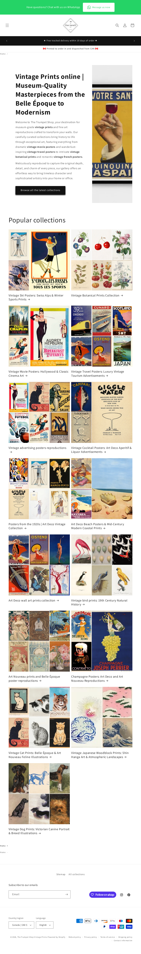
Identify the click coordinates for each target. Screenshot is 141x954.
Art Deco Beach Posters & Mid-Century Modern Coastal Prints (97, 526)
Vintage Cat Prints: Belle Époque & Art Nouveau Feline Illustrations (35, 755)
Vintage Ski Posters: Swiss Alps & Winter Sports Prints (36, 297)
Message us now (101, 7)
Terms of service (107, 937)
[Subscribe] (66, 894)
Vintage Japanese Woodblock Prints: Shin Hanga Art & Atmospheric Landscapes (100, 755)
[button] (7, 25)
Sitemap (61, 874)
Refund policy (75, 937)
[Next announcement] (134, 41)
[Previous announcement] (6, 41)
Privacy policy (90, 937)
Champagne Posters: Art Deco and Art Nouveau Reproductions (97, 678)
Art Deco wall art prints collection (32, 600)
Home (3, 53)
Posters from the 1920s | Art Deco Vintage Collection (37, 526)
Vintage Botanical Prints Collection (95, 295)
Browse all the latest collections (40, 190)
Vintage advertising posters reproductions (37, 448)
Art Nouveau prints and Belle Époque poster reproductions (34, 678)
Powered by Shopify (56, 937)
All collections (77, 874)
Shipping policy (125, 937)
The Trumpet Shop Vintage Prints (32, 937)
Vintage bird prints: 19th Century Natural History (99, 602)
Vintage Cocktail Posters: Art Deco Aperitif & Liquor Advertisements (101, 450)
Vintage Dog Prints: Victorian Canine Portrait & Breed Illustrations (39, 831)
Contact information (123, 940)
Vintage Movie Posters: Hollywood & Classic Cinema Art (38, 373)
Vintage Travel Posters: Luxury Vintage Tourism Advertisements (97, 373)
